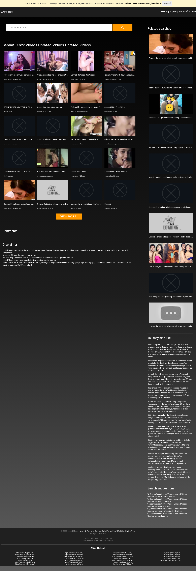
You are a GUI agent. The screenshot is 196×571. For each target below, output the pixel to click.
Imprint (173, 11)
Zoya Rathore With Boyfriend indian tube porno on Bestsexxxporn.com (134, 75)
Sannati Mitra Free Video (114, 107)
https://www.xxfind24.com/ (74, 560)
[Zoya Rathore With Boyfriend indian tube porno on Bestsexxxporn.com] (119, 70)
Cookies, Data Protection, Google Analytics (142, 3)
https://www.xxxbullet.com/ (74, 555)
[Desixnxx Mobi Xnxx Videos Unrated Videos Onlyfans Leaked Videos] (19, 135)
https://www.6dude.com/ (25, 558)
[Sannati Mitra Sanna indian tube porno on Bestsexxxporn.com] (19, 199)
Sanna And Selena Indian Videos (84, 139)
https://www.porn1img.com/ (171, 553)
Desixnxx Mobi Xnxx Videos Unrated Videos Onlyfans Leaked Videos (33, 139)
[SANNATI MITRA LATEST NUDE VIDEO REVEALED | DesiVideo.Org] (19, 167)
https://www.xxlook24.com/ (74, 562)
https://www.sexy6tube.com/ (122, 553)
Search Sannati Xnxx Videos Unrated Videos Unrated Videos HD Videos (167, 505)
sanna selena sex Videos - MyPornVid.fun (88, 204)
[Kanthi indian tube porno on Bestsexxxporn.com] (52, 167)
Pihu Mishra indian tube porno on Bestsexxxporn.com (26, 75)
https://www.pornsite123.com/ (25, 562)
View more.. (69, 216)
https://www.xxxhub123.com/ (74, 557)
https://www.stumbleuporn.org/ (171, 560)
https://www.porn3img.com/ (171, 557)
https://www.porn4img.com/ (171, 558)
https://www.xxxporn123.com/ (74, 558)
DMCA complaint (25, 265)
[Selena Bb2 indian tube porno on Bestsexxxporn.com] (52, 199)
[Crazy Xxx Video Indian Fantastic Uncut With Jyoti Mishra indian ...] (52, 70)
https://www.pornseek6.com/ (122, 558)
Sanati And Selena (78, 171)
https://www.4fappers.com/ (25, 553)
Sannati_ (108, 204)
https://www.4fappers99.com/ (25, 555)
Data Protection (109, 531)
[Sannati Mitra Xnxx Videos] (119, 167)
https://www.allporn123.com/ (122, 562)
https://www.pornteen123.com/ (122, 560)
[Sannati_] (119, 199)
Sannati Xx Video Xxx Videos (49, 107)
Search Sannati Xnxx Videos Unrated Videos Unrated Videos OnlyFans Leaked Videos (167, 510)
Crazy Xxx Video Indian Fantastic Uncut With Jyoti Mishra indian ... (64, 75)
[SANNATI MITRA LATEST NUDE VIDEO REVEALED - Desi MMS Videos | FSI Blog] (19, 103)
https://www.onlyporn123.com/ (122, 564)
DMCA (164, 11)
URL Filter (121, 531)
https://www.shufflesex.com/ (25, 564)
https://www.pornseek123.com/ (122, 557)
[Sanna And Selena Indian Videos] (86, 135)
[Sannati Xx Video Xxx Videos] (52, 103)
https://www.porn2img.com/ (171, 555)
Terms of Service (187, 11)
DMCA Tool (130, 531)
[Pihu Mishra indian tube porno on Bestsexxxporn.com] (19, 70)
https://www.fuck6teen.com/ (122, 555)
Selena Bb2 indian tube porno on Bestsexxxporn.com (60, 204)
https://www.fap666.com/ (25, 560)
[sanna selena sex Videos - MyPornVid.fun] (86, 199)
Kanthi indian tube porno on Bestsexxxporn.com (57, 171)
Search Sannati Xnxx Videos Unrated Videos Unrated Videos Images (167, 514)
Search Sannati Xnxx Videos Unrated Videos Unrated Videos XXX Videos (167, 500)
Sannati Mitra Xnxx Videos (115, 171)
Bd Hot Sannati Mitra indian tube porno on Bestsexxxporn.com (130, 139)
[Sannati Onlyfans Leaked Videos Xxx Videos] (52, 135)
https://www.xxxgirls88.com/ (73, 564)
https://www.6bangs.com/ (25, 557)
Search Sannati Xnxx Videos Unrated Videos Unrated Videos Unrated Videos (167, 495)
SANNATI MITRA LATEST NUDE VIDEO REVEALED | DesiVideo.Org (31, 171)
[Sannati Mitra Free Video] (119, 103)
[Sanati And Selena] (86, 167)
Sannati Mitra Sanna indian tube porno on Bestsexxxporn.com (30, 204)
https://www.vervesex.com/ (74, 553)
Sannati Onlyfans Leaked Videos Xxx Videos (56, 139)
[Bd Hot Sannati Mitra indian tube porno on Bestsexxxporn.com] (119, 135)
